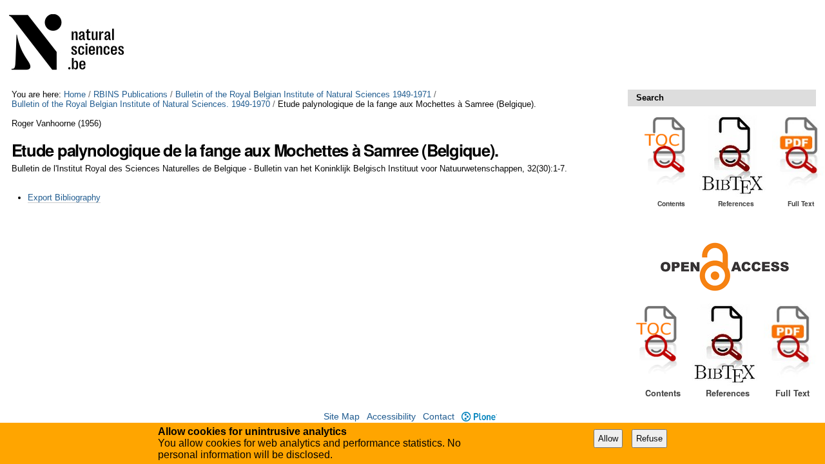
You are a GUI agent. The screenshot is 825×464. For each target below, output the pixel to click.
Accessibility (391, 416)
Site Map (342, 416)
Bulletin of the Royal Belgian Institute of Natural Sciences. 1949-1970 (141, 104)
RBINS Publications (130, 94)
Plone (478, 416)
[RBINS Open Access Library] (75, 44)
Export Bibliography (64, 197)
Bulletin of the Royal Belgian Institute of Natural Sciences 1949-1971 (303, 94)
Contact (438, 416)
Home (75, 94)
